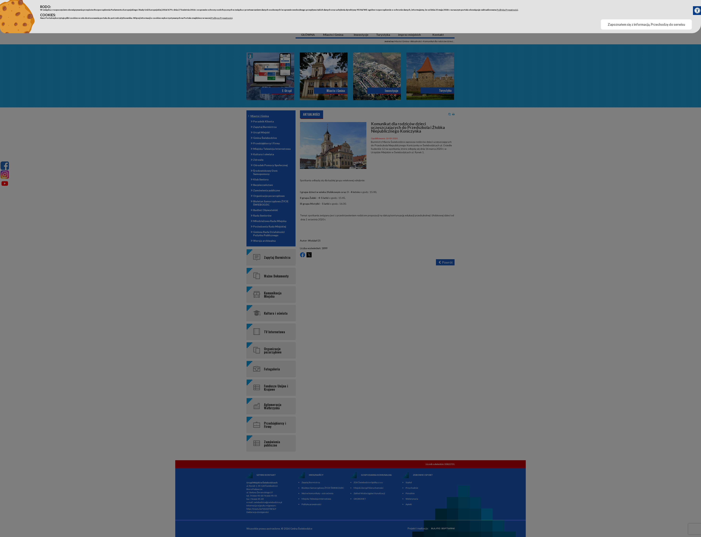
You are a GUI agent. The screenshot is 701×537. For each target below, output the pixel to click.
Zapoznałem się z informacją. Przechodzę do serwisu (646, 24)
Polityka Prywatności (507, 9)
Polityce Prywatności (221, 18)
